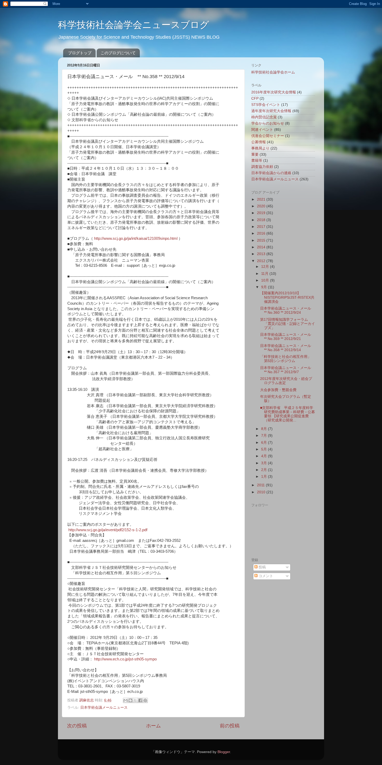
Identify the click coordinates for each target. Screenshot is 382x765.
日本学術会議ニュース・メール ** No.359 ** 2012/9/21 (287, 337)
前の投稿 (230, 725)
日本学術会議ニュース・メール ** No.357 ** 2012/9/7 (287, 370)
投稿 (262, 567)
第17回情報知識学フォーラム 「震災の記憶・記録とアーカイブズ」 (287, 324)
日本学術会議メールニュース (104, 707)
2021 (261, 199)
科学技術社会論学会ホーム (273, 72)
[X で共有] (135, 700)
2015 (261, 240)
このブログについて (118, 53)
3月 (264, 463)
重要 (255, 154)
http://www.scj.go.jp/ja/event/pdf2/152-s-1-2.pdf (107, 530)
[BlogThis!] (130, 700)
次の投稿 (77, 725)
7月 (264, 436)
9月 (264, 287)
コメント (265, 576)
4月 (264, 456)
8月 (264, 429)
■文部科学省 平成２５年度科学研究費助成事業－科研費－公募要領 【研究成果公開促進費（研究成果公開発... (287, 414)
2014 (261, 247)
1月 (264, 477)
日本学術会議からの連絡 (271, 173)
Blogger (224, 752)
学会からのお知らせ (267, 123)
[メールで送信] (125, 700)
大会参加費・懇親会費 (278, 390)
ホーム (153, 725)
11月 (265, 274)
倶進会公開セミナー (267, 136)
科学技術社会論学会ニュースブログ (133, 24)
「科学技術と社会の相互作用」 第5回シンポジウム (285, 359)
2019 (261, 213)
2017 (261, 227)
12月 (265, 267)
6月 (264, 443)
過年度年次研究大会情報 (271, 111)
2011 (261, 485)
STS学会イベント (265, 105)
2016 (261, 233)
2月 (264, 470)
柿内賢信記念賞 (264, 117)
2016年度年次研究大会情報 (273, 92)
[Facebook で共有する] (140, 700)
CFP (255, 98)
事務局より (260, 148)
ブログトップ (79, 53)
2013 (261, 254)
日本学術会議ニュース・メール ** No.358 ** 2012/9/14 (287, 348)
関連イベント (262, 130)
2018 (261, 220)
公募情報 (258, 142)
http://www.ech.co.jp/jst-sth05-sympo (125, 659)
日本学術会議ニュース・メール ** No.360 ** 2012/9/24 (287, 310)
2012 (261, 261)
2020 (261, 206)
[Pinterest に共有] (145, 700)
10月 (265, 280)
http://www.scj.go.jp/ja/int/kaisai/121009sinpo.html (135, 238)
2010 (261, 492)
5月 (264, 449)
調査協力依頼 (262, 167)
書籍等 (256, 160)
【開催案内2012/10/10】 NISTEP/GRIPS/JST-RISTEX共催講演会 (287, 297)
